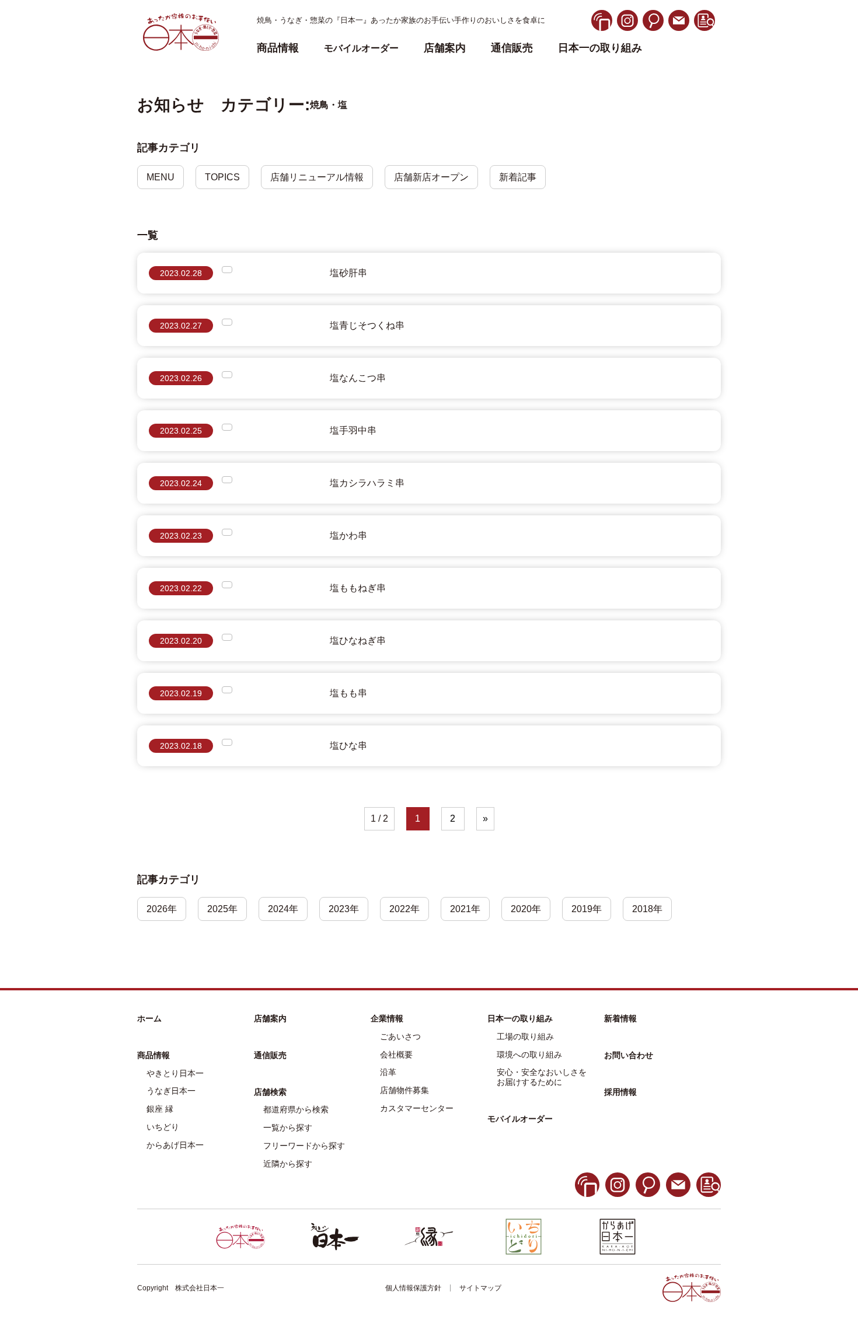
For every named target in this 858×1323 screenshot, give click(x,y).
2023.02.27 (181, 326)
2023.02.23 (181, 536)
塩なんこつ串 (358, 378)
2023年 (344, 909)
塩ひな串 (348, 745)
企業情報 (387, 1018)
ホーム (149, 1018)
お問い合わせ (628, 1055)
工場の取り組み (525, 1036)
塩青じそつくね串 (367, 325)
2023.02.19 (181, 693)
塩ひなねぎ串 (358, 640)
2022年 (404, 909)
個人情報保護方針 (413, 1288)
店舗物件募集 (404, 1090)
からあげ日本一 (175, 1145)
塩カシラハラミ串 (367, 483)
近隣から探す (287, 1163)
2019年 (586, 909)
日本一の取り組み (600, 48)
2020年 (526, 909)
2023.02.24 (181, 483)
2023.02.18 (181, 746)
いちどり (163, 1127)
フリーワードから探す (304, 1145)
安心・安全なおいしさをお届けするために (542, 1077)
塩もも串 (348, 693)
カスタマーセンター (417, 1108)
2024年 (283, 909)
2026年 (162, 909)
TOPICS (222, 177)
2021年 (465, 909)
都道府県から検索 (296, 1109)
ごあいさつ (400, 1036)
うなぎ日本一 (171, 1090)
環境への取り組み (529, 1054)
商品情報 (153, 1055)
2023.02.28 (181, 273)
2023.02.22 (181, 588)
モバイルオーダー (520, 1118)
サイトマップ (480, 1288)
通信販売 (512, 48)
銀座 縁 (160, 1108)
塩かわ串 (348, 535)
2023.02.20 (181, 641)
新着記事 (517, 177)
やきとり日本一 (175, 1073)
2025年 (222, 909)
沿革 (388, 1072)
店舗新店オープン (431, 177)
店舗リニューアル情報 (317, 177)
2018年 (647, 909)
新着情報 (620, 1018)
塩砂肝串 (348, 273)
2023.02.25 (181, 431)
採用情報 (620, 1092)
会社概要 (396, 1054)
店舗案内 (445, 48)
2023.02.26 (181, 378)
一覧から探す (287, 1127)
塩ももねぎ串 (358, 588)
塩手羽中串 (353, 430)
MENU (161, 177)
